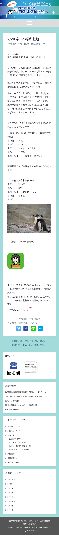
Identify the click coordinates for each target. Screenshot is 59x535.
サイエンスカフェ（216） (19, 442)
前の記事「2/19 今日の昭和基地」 (30, 341)
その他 (46, 44)
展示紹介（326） (14, 427)
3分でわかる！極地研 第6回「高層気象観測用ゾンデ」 (27, 396)
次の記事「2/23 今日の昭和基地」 (29, 344)
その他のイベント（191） (19, 449)
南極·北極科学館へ (33, 10)
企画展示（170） (16, 439)
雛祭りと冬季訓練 (12, 401)
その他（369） (13, 462)
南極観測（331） (14, 454)
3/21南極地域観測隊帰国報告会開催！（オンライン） (26, 392)
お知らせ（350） (14, 431)
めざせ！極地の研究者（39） (21, 446)
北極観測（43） (13, 458)
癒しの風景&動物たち (13, 410)
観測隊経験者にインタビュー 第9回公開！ (22, 405)
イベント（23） (13, 435)
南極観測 (35, 44)
